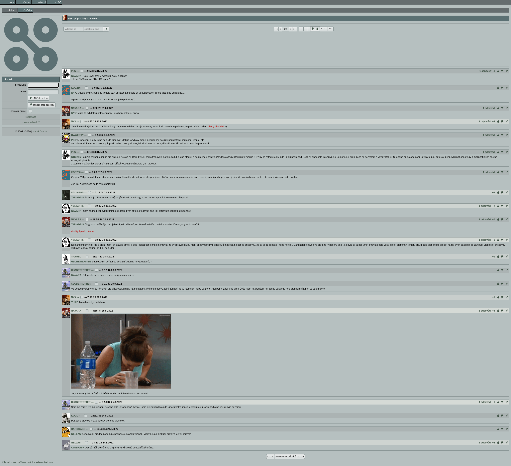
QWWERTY (77, 135)
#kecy (211, 126)
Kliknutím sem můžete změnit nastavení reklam (27, 462)
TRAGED (76, 256)
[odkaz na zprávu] (506, 71)
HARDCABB (78, 429)
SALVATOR (77, 192)
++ (325, 29)
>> (294, 29)
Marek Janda (40, 131)
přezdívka (20, 84)
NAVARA (76, 76)
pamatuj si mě (18, 111)
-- (305, 29)
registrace (31, 117)
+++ (330, 29)
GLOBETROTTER (81, 261)
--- (301, 29)
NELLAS (76, 434)
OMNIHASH (77, 447)
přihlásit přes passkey (43, 105)
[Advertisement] (285, 50)
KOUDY (75, 415)
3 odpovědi (485, 121)
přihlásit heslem (40, 98)
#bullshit (219, 126)
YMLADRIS (77, 197)
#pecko (83, 231)
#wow (91, 231)
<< (276, 29)
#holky (74, 231)
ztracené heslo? (31, 122)
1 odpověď (485, 71)
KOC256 (76, 87)
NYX (73, 92)
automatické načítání (285, 456)
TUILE (74, 302)
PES (73, 71)
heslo (23, 91)
